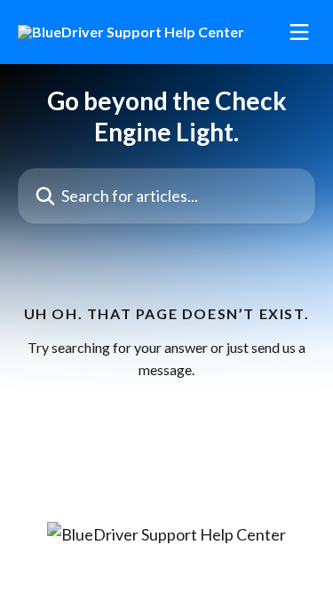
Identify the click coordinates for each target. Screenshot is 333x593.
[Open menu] (299, 32)
